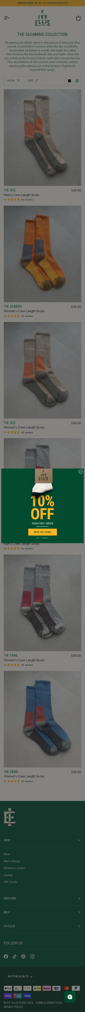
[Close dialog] (80, 471)
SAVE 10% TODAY (42, 532)
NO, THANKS (42, 538)
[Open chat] (70, 997)
